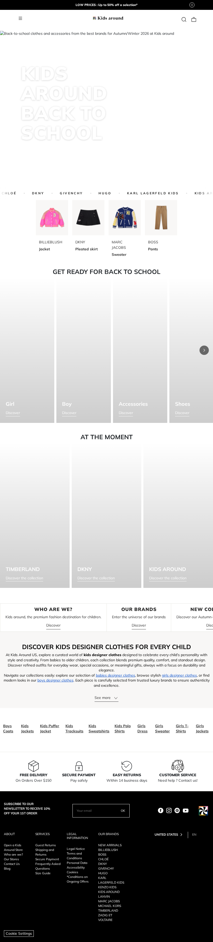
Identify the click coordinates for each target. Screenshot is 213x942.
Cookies (72, 872)
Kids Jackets (27, 728)
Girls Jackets (202, 728)
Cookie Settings (19, 933)
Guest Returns (45, 845)
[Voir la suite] (204, 350)
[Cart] (193, 19)
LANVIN (104, 896)
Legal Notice (76, 849)
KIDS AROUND (109, 892)
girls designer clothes (179, 675)
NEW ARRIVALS (110, 845)
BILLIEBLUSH (108, 850)
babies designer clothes (115, 675)
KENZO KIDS (107, 887)
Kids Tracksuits (74, 728)
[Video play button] (192, 5)
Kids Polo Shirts (123, 728)
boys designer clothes (55, 680)
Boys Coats (8, 728)
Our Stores (11, 859)
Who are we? (13, 854)
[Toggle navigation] (20, 18)
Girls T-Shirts (182, 728)
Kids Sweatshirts (99, 728)
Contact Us (12, 864)
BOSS (102, 854)
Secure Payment (47, 859)
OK (123, 811)
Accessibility (76, 867)
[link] (184, 19)
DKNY (34, 193)
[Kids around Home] (108, 17)
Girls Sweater (162, 728)
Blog (7, 868)
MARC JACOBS (109, 901)
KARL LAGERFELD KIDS (149, 193)
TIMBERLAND (108, 910)
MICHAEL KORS (109, 906)
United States (166, 834)
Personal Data (77, 863)
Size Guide (43, 873)
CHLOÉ (103, 859)
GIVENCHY (67, 193)
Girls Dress (142, 728)
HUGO (101, 193)
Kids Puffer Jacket (49, 728)
